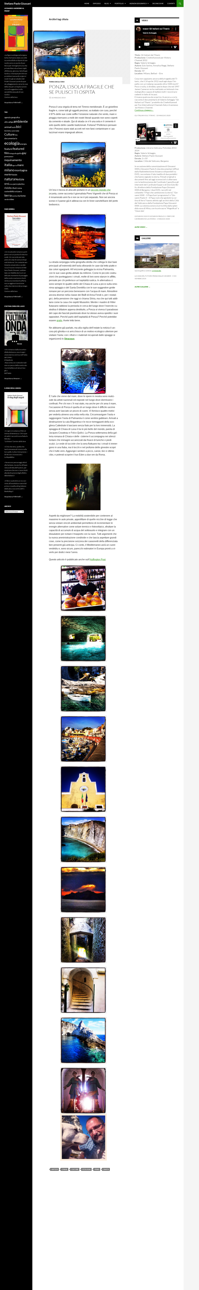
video (11, 199)
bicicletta (7, 131)
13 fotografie (156, 271)
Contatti (171, 3)
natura (9, 179)
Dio (16, 135)
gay (24, 153)
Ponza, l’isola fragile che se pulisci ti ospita (81, 89)
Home (86, 3)
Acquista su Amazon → (13, 378)
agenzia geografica (12, 117)
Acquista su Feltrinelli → (13, 102)
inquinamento (13, 160)
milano (9, 170)
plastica (21, 184)
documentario (10, 138)
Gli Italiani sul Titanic (145, 115)
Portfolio (119, 3)
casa (17, 131)
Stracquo (69, 338)
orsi (6, 183)
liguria (14, 165)
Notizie (19, 179)
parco (15, 184)
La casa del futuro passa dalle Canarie (153, 276)
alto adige (8, 122)
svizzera (18, 191)
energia (23, 144)
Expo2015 (97, 3)
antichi (54, 1169)
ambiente (20, 121)
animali (8, 127)
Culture (74, 1169)
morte (7, 174)
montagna (21, 170)
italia (8, 165)
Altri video (141, 227)
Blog (106, 3)
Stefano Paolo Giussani (17, 3)
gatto (19, 153)
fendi (97, 1169)
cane (13, 131)
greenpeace (8, 156)
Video (145, 20)
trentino (14, 196)
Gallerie (146, 238)
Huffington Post (97, 559)
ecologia (86, 1169)
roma (19, 188)
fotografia (13, 153)
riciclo (7, 187)
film (6, 153)
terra (8, 195)
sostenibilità (9, 191)
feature (8, 148)
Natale (14, 174)
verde (6, 199)
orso (11, 184)
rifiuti (14, 188)
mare (20, 165)
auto (14, 127)
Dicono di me (157, 3)
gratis (59, 320)
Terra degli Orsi (57, 82)
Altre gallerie (142, 287)
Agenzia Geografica (138, 3)
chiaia (64, 1169)
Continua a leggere (144, 110)
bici (18, 127)
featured (18, 148)
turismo (22, 195)
